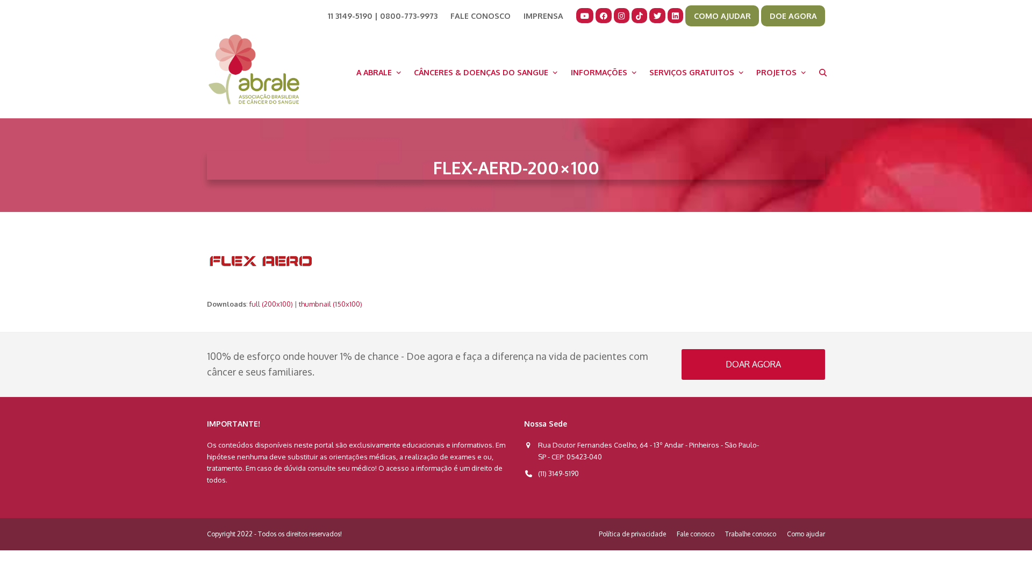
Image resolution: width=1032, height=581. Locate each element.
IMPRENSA (543, 15)
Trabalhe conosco (750, 534)
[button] (823, 72)
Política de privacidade (632, 534)
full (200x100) (271, 304)
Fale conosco (695, 534)
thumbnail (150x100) (330, 304)
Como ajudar (806, 534)
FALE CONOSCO (480, 15)
